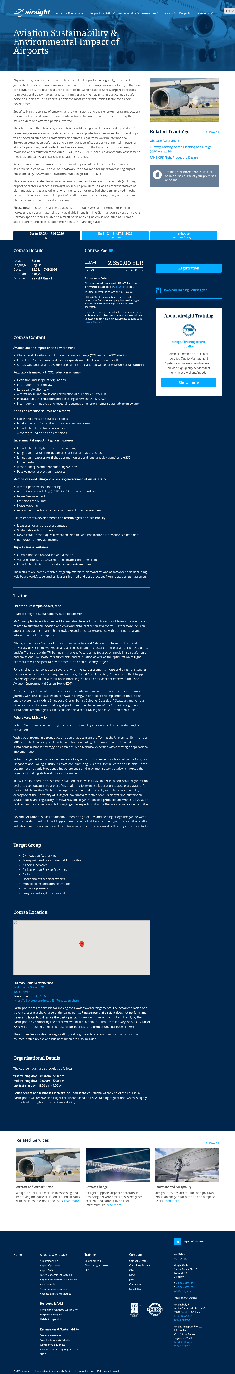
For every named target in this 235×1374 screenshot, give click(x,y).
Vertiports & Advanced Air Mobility (59, 1310)
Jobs (131, 1279)
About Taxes (121, 286)
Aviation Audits (48, 1284)
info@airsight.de (182, 1291)
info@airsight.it (182, 1319)
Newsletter (135, 1289)
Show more (189, 382)
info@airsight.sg (182, 1345)
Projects (185, 13)
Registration (188, 268)
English (47, 235)
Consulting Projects (139, 1265)
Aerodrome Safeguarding (53, 1289)
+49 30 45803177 (184, 1283)
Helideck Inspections (51, 1319)
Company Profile (138, 1261)
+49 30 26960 (38, 996)
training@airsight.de (96, 322)
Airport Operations (50, 1265)
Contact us (135, 1284)
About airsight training (97, 1265)
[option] (48, 1175)
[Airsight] (31, 13)
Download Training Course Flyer (185, 290)
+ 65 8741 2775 (184, 1341)
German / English (184, 235)
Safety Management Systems (56, 1274)
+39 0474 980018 (185, 1316)
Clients (133, 1270)
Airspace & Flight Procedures (55, 1293)
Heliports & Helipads (51, 1314)
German (115, 235)
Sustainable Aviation (51, 1335)
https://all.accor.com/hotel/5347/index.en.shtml (46, 1000)
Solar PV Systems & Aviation (55, 1340)
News (132, 1274)
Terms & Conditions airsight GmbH (54, 1371)
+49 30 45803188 (184, 1287)
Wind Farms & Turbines (52, 1344)
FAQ (87, 1270)
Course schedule (94, 1261)
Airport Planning (49, 1261)
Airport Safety (47, 1270)
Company (135, 1254)
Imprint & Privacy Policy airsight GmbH (99, 1371)
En (228, 10)
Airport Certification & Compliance (58, 1279)
